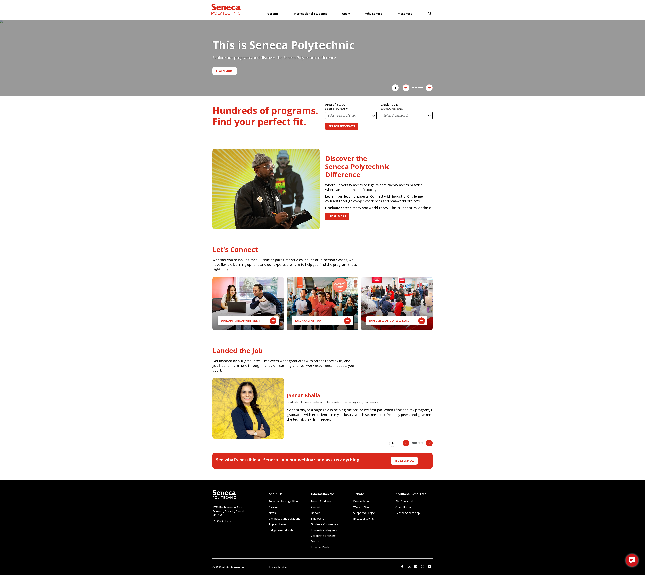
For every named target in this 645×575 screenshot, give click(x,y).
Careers (274, 507)
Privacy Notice (278, 567)
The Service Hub (405, 501)
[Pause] (395, 87)
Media (315, 541)
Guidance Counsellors (324, 524)
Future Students (321, 501)
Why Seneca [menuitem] (373, 14)
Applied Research (279, 524)
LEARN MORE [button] (337, 216)
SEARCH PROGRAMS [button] (342, 126)
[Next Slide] (429, 87)
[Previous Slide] (406, 87)
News (272, 513)
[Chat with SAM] (632, 560)
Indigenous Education (282, 530)
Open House (403, 507)
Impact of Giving (363, 518)
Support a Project (364, 513)
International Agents (324, 530)
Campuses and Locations (284, 518)
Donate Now (361, 501)
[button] (429, 13)
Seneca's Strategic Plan (283, 501)
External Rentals (321, 547)
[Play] (392, 443)
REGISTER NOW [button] (404, 461)
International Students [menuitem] (310, 14)
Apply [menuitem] (346, 14)
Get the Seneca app (407, 513)
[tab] (413, 87)
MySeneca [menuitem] (405, 14)
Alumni (315, 507)
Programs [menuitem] (271, 14)
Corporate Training (323, 536)
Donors (315, 513)
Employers (317, 518)
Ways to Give (361, 507)
